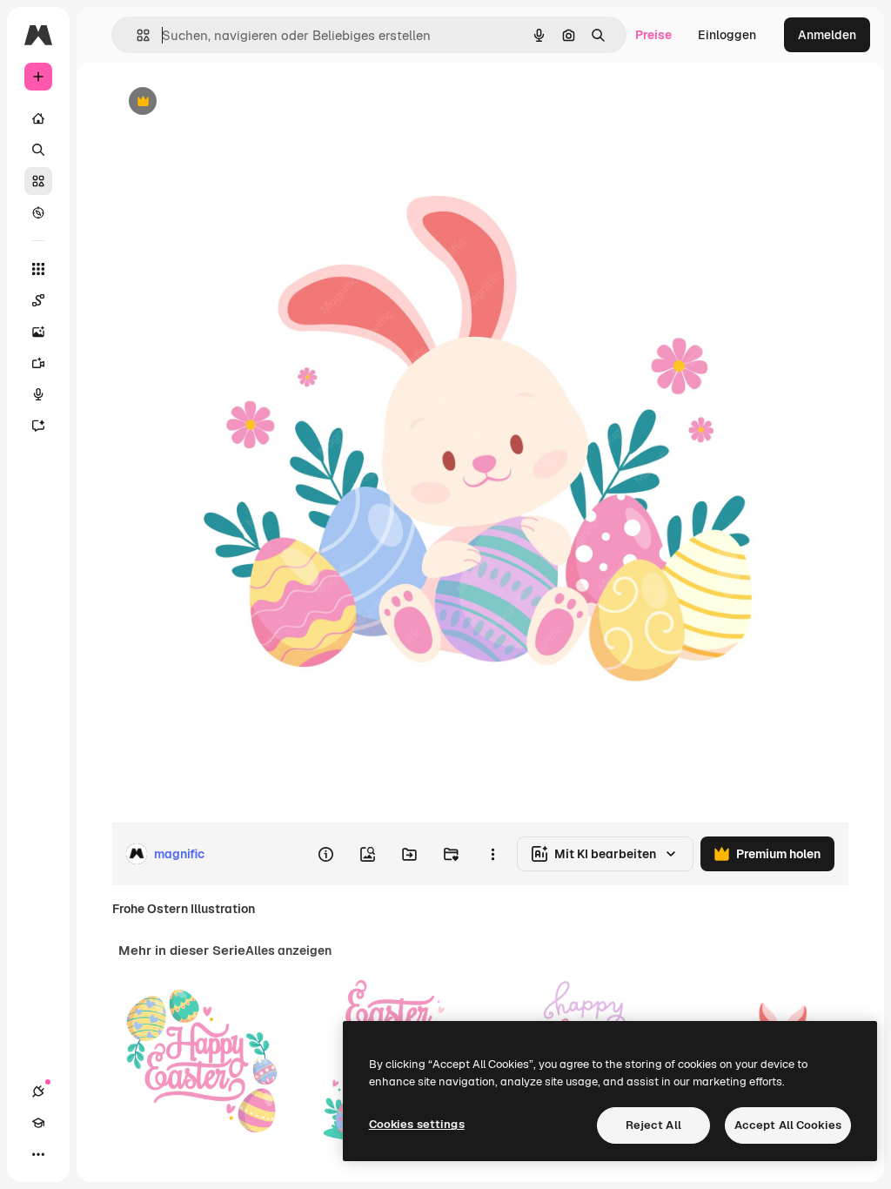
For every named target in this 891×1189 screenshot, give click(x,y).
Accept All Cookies (787, 1125)
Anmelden (827, 35)
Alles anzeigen (288, 950)
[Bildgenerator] (38, 332)
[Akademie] (38, 1123)
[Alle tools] (38, 269)
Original (222, 102)
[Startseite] (38, 118)
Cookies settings (417, 1124)
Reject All (653, 1125)
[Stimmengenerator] (38, 394)
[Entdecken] (38, 212)
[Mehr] (38, 1154)
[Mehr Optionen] (492, 853)
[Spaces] (38, 300)
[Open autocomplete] (136, 35)
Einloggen (727, 35)
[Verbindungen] (38, 1091)
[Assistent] (38, 426)
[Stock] (38, 181)
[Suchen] (38, 150)
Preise (653, 35)
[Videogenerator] (38, 363)
